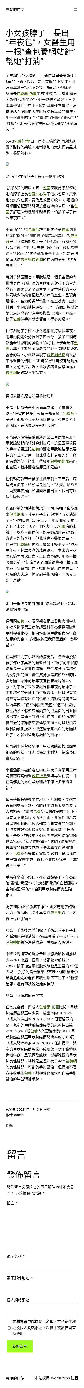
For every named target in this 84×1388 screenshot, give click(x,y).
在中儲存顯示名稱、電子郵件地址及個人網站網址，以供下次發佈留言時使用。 (44, 1327)
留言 (12, 1203)
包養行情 (21, 141)
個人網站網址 (18, 1300)
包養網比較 (59, 461)
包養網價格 (56, 354)
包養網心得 (37, 194)
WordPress (60, 1378)
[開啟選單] (75, 9)
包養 (46, 188)
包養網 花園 (27, 93)
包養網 (33, 229)
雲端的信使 (15, 9)
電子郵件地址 (19, 1278)
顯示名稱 (16, 1256)
